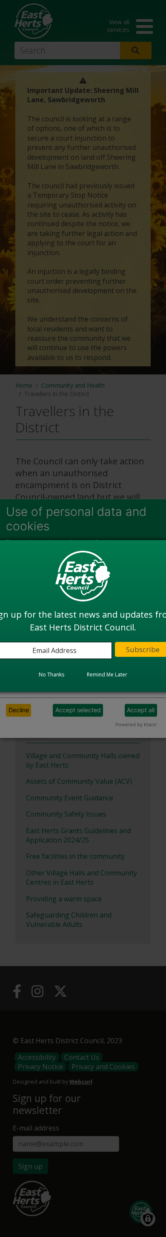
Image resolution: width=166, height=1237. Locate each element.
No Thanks (51, 674)
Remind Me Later (107, 674)
